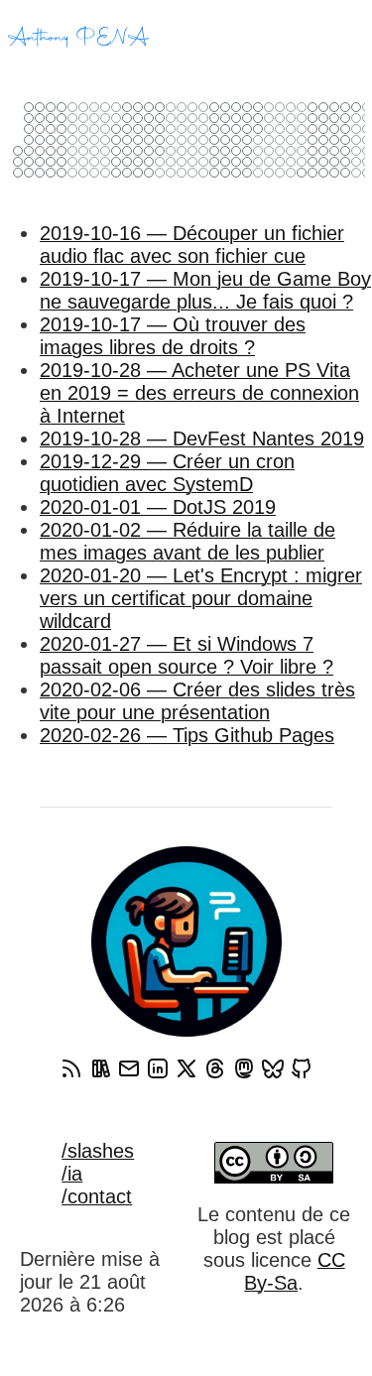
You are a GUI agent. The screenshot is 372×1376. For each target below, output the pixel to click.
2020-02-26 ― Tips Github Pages (187, 735)
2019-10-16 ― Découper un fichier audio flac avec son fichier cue (192, 244)
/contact (97, 1196)
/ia (72, 1174)
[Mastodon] (244, 1068)
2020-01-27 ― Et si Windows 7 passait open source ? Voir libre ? (186, 655)
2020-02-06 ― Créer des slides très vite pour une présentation (197, 701)
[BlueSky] (273, 1068)
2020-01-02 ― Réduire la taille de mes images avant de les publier (187, 541)
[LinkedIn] (158, 1068)
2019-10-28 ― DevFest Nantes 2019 (202, 438)
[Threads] (215, 1068)
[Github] (301, 1068)
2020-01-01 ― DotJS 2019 (158, 507)
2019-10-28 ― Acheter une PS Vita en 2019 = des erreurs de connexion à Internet (199, 393)
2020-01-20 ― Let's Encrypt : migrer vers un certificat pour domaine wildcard (201, 598)
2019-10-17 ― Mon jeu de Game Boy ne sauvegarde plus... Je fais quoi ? (205, 290)
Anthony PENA (78, 38)
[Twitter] (186, 1068)
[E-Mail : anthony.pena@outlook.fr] (129, 1068)
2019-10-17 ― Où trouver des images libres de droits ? (173, 335)
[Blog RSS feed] (71, 1068)
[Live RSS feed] (100, 1068)
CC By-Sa (294, 1271)
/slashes (98, 1151)
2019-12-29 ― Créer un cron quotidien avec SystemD (167, 472)
